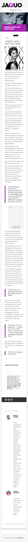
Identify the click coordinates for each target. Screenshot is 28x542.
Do (12, 388)
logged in (12, 529)
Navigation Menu (15, 10)
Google (6, 400)
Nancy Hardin (15, 416)
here (19, 384)
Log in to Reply (15, 486)
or (13, 388)
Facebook (9, 400)
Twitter (12, 400)
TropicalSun (20, 537)
